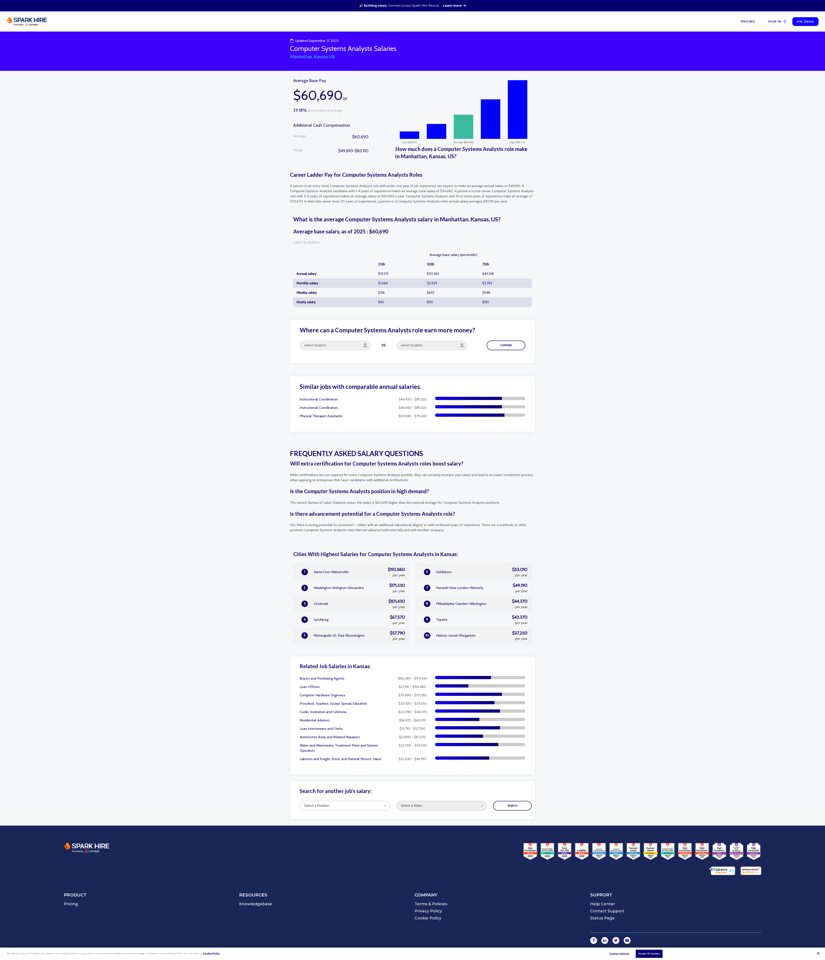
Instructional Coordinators (319, 399)
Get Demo (805, 21)
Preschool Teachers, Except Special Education (333, 703)
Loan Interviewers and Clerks (321, 729)
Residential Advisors (315, 720)
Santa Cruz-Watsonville (354, 572)
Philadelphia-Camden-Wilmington (476, 604)
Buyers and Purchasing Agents (322, 678)
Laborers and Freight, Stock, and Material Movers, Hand (340, 759)
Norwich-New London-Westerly (477, 588)
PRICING (748, 21)
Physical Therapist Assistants (321, 416)
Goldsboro (476, 572)
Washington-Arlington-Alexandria (354, 588)
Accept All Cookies (649, 953)
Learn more (452, 6)
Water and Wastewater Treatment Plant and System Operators (339, 748)
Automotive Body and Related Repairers (330, 737)
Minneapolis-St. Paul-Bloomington (354, 635)
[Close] (818, 953)
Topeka (476, 620)
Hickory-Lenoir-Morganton (476, 635)
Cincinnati (354, 604)
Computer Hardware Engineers (322, 695)
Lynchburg (354, 620)
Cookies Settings (619, 953)
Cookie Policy (211, 953)
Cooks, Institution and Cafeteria (323, 712)
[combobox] (345, 806)
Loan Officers (310, 687)
